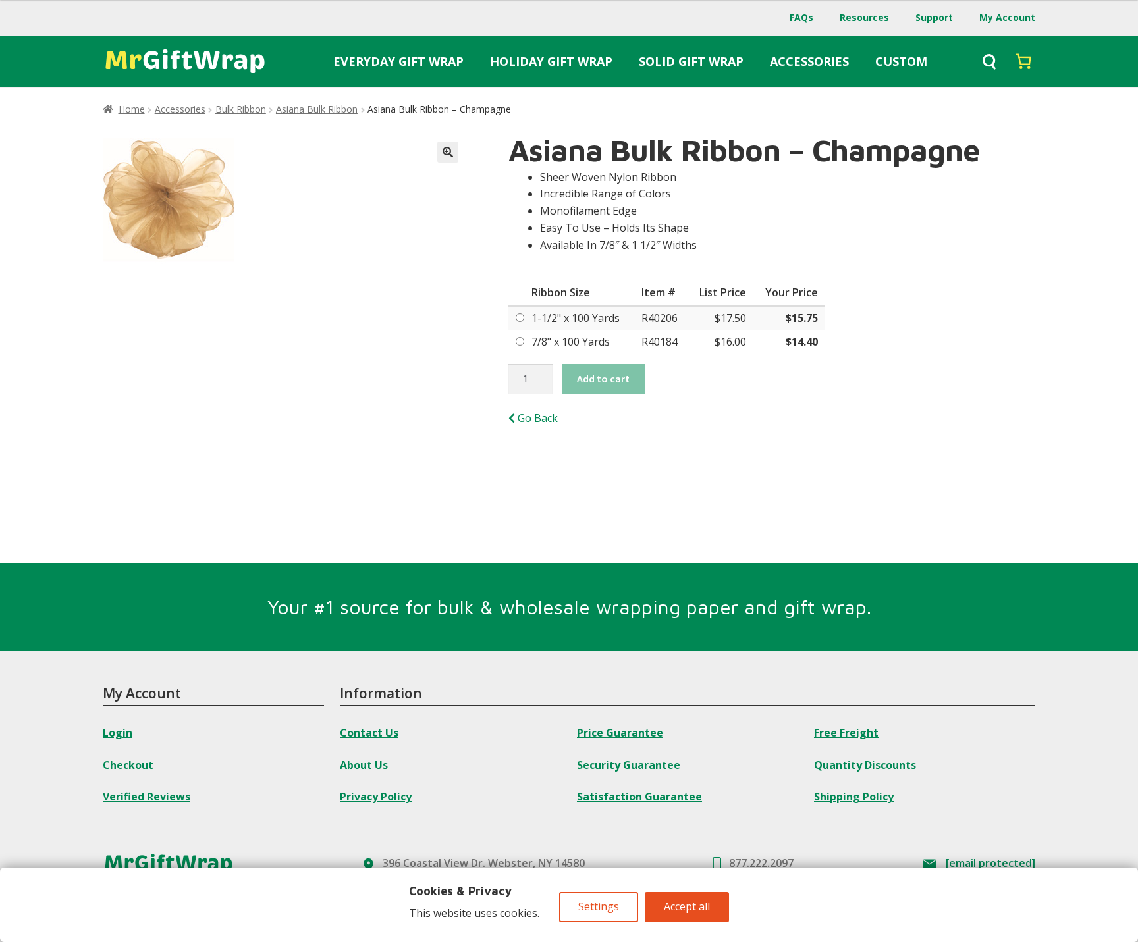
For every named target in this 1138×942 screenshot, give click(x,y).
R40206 (659, 318)
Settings (598, 906)
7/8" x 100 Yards (570, 341)
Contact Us (369, 732)
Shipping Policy (854, 796)
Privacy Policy (376, 796)
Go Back (536, 418)
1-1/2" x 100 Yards (575, 318)
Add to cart (603, 378)
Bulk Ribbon (240, 109)
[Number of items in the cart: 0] (1023, 61)
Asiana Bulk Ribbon (317, 109)
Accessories (180, 109)
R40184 (659, 341)
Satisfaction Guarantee (639, 796)
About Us (364, 765)
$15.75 (802, 318)
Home (132, 109)
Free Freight (846, 732)
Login (117, 732)
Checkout (128, 765)
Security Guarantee (628, 765)
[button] (447, 152)
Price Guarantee (620, 732)
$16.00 (730, 341)
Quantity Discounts (865, 765)
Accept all (687, 906)
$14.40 (802, 341)
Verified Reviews (146, 796)
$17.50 (730, 318)
